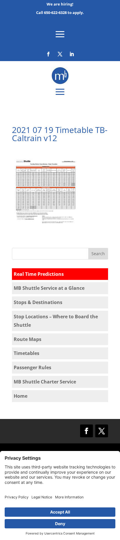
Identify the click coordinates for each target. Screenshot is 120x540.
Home (20, 396)
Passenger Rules (32, 367)
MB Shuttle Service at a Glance (49, 288)
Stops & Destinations (38, 302)
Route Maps (27, 339)
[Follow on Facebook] (48, 54)
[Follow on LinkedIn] (71, 54)
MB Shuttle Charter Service (45, 382)
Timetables (26, 353)
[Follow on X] (60, 54)
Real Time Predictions (39, 274)
